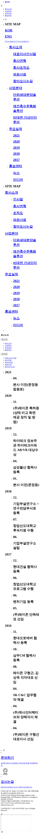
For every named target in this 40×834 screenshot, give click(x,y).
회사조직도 (9, 362)
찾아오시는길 (10, 367)
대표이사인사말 (10, 358)
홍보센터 (8, 15)
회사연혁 (4, 354)
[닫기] (17, 41)
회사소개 (8, 9)
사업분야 (8, 11)
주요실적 (8, 13)
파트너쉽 (8, 364)
